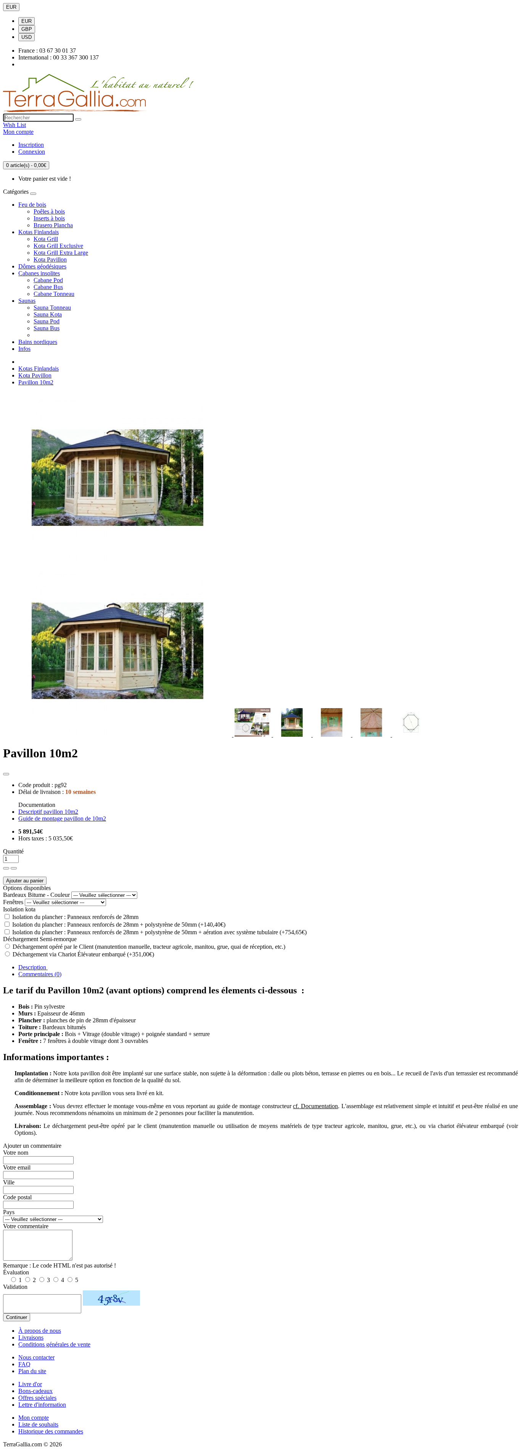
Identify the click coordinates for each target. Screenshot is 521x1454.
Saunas (26, 300)
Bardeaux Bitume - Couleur (36, 895)
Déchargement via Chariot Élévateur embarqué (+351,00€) (82, 954)
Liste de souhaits (38, 1424)
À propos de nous (39, 1330)
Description (33, 967)
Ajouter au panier (24, 881)
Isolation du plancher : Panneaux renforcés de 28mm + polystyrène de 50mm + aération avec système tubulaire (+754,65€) (159, 932)
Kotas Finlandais (38, 232)
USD (26, 37)
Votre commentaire (25, 1226)
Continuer (16, 1317)
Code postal (17, 1197)
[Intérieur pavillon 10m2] (293, 734)
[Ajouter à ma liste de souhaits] (6, 774)
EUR (11, 7)
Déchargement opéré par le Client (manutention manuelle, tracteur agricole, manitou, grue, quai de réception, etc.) (148, 946)
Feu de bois (32, 204)
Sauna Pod (46, 321)
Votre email (17, 1167)
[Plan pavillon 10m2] (411, 734)
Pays (8, 1212)
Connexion (31, 151)
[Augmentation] (6, 868)
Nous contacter (36, 1357)
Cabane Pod (48, 280)
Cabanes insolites (39, 273)
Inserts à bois (49, 218)
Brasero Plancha (53, 225)
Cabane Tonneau (54, 294)
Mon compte (33, 1417)
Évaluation (16, 1272)
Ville (8, 1182)
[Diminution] (14, 868)
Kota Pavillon (50, 259)
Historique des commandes (50, 1431)
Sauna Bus (46, 328)
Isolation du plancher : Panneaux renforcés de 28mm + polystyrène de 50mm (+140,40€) (118, 924)
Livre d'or (30, 1384)
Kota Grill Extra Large (61, 252)
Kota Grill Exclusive (58, 246)
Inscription (31, 144)
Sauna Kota (48, 314)
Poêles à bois (49, 211)
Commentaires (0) (39, 974)
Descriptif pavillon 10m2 (48, 811)
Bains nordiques (37, 342)
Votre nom (15, 1152)
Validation (15, 1287)
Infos (24, 348)
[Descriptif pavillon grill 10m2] (253, 734)
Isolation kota (19, 909)
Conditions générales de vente (54, 1344)
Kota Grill (46, 239)
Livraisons (30, 1337)
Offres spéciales (37, 1398)
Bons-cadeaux (35, 1391)
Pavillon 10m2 (35, 382)
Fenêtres (13, 902)
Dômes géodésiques (42, 266)
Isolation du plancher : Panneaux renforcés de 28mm (74, 917)
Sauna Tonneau (52, 307)
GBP (26, 29)
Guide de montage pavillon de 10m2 (62, 818)
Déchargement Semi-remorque (40, 939)
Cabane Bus (48, 287)
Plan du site (32, 1371)
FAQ (24, 1364)
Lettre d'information (42, 1404)
